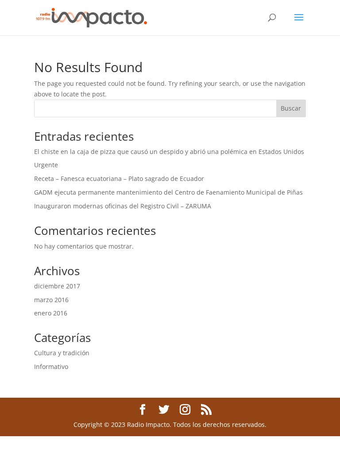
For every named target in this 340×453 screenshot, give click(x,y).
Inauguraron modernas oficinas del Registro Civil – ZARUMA (122, 206)
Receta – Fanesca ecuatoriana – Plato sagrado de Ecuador (119, 178)
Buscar (291, 108)
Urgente (46, 165)
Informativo (51, 366)
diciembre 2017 (57, 286)
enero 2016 (50, 313)
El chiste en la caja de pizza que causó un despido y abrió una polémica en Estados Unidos (169, 151)
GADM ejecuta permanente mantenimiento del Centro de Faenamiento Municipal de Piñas (168, 192)
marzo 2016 (51, 300)
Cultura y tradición (61, 353)
